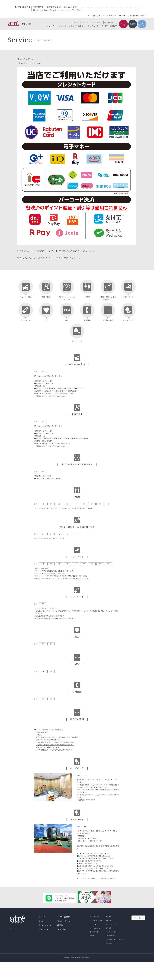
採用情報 (108, 920)
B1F (43, 504)
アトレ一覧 (123, 24)
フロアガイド (93, 26)
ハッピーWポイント (142, 24)
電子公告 (108, 928)
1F (43, 371)
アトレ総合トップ (94, 16)
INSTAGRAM (10, 929)
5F (84, 504)
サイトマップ (110, 943)
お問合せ (143, 16)
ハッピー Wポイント (110, 16)
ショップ (62, 26)
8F (108, 504)
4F (76, 504)
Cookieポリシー (111, 936)
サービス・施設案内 (109, 26)
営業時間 (133, 24)
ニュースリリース (111, 924)
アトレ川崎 (26, 24)
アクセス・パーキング (80, 22)
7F (100, 504)
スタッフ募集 (95, 22)
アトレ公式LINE (95, 928)
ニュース (42, 917)
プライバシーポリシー (112, 932)
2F (59, 504)
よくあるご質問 (133, 16)
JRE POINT (122, 16)
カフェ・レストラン (77, 26)
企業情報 (108, 916)
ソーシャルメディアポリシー (114, 939)
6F (92, 504)
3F (43, 471)
